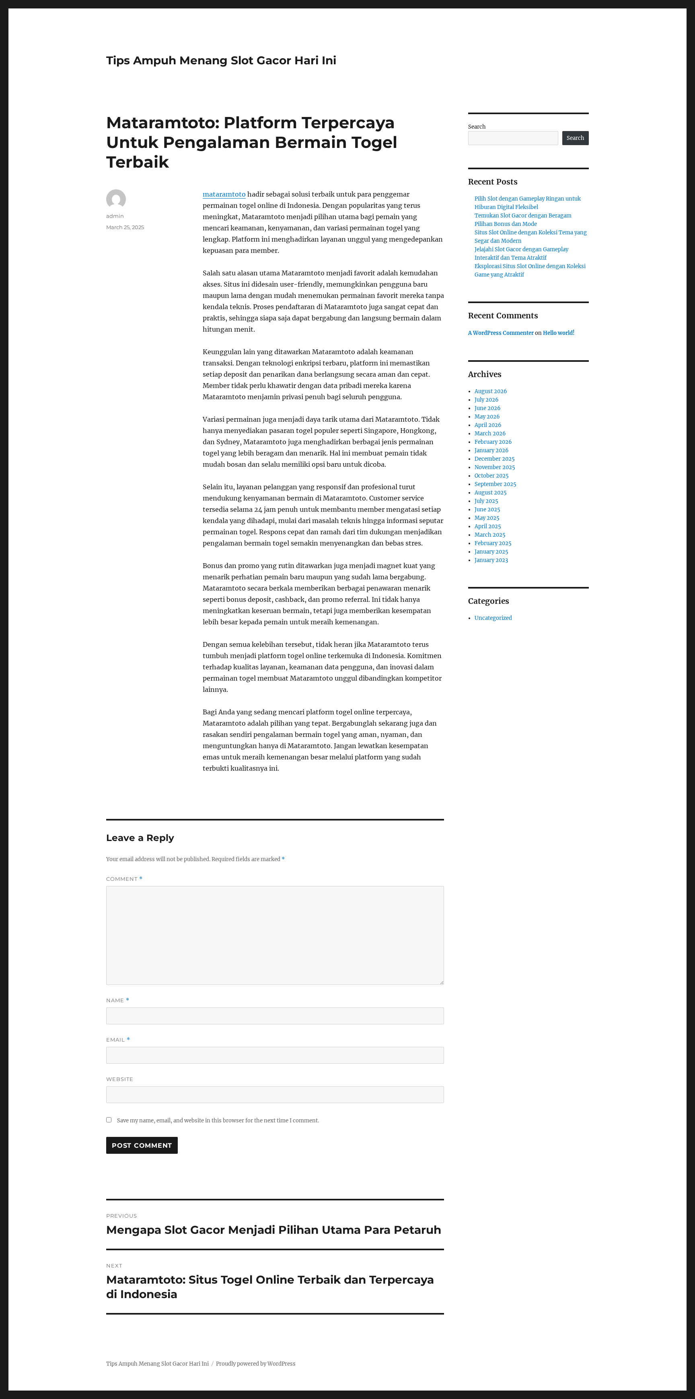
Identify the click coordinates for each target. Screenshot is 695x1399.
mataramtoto (224, 194)
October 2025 (492, 475)
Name (118, 1000)
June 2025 (487, 509)
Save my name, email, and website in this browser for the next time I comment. (218, 1120)
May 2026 (487, 416)
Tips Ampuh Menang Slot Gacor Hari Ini (221, 60)
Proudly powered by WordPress (256, 1363)
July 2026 (487, 399)
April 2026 (488, 425)
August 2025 (491, 492)
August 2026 (491, 391)
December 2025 (495, 458)
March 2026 (490, 433)
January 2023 (491, 560)
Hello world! (559, 333)
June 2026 (488, 408)
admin (115, 216)
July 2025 (486, 501)
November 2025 (495, 467)
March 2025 (490, 534)
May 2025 (487, 518)
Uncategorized (493, 618)
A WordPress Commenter (501, 333)
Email (118, 1039)
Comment (124, 879)
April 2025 (488, 526)
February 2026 (493, 442)
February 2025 (493, 543)
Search (477, 126)
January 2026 (492, 450)
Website (120, 1079)
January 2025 (491, 551)
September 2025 (495, 484)
